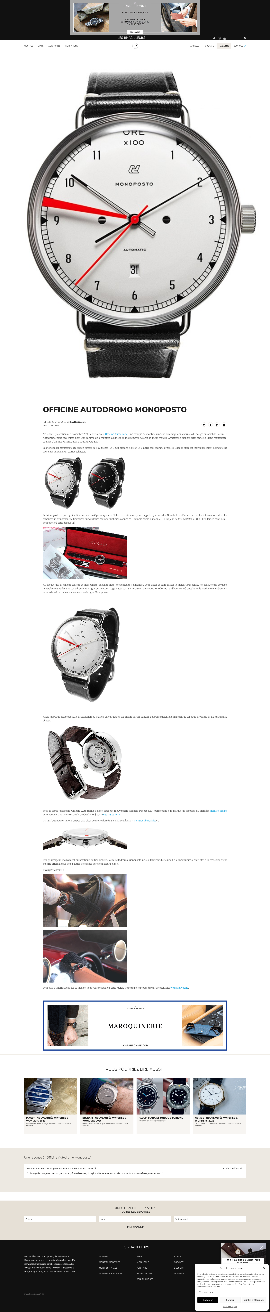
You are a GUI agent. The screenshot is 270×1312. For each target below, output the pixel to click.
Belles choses (144, 1273)
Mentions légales (230, 1307)
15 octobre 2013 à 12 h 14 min (230, 1168)
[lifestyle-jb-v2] (135, 17)
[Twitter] (204, 424)
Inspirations (71, 46)
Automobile (54, 46)
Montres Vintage (108, 1268)
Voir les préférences (254, 1300)
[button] (264, 1268)
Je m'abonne (135, 1227)
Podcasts (209, 46)
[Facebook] (210, 424)
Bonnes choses (145, 1279)
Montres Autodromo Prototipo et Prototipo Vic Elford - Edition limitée (60, 1168)
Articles (194, 46)
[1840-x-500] (135, 1049)
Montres (28, 46)
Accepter (208, 1300)
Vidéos (177, 1256)
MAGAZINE (224, 46)
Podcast (178, 1262)
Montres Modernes (34, 51)
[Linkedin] (217, 424)
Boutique (238, 46)
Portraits (69, 51)
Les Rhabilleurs (78, 422)
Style (40, 46)
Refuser (230, 1300)
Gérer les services (206, 1292)
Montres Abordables (110, 1273)
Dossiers (179, 1268)
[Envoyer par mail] (224, 424)
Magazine (179, 1273)
